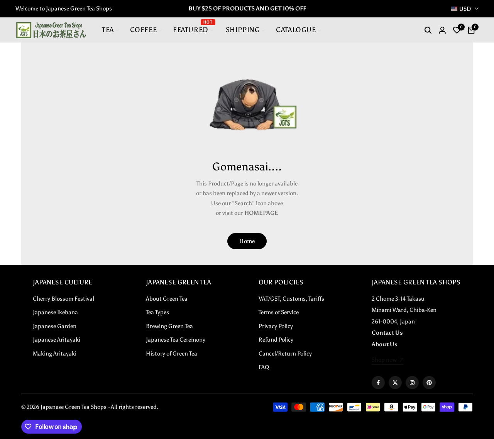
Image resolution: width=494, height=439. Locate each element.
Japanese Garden (54, 326)
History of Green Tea (171, 353)
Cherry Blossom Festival (63, 298)
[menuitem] (110, 30)
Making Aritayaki (54, 353)
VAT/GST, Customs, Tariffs (291, 298)
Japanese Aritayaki (56, 339)
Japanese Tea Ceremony (175, 339)
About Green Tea (167, 298)
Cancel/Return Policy (285, 353)
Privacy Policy (276, 326)
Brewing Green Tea (169, 326)
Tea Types (157, 312)
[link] (388, 360)
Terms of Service (279, 312)
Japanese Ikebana (55, 312)
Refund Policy (276, 339)
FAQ (264, 367)
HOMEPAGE (261, 212)
